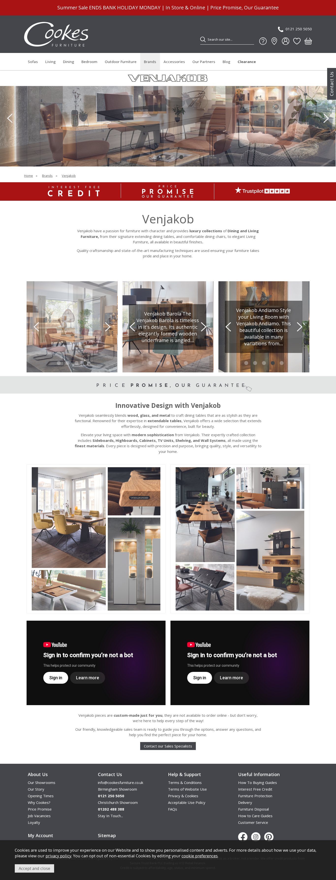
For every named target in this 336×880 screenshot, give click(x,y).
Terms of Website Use (187, 789)
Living (50, 61)
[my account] (285, 41)
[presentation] (10, 118)
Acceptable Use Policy (186, 802)
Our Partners (203, 61)
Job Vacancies (39, 815)
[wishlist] (297, 41)
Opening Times (41, 795)
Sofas (33, 61)
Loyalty (34, 822)
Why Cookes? (39, 802)
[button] (155, 157)
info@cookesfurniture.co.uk (120, 782)
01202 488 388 (111, 809)
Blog (226, 61)
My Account (40, 835)
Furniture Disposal (253, 809)
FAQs (172, 809)
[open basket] (308, 41)
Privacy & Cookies (183, 795)
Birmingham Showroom (117, 789)
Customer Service (253, 822)
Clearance (247, 61)
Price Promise (40, 809)
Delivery (245, 802)
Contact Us (331, 84)
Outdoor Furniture (121, 61)
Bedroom (89, 61)
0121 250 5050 (299, 28)
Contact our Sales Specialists (168, 746)
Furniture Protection (255, 795)
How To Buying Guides (257, 782)
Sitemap (107, 835)
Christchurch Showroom (118, 802)
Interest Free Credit (255, 789)
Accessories (174, 61)
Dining (68, 61)
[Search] (203, 39)
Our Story (36, 789)
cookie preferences (200, 856)
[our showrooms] (274, 41)
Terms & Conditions (185, 782)
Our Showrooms (41, 782)
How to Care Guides (255, 815)
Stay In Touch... (110, 815)
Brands (150, 61)
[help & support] (263, 41)
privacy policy (58, 856)
